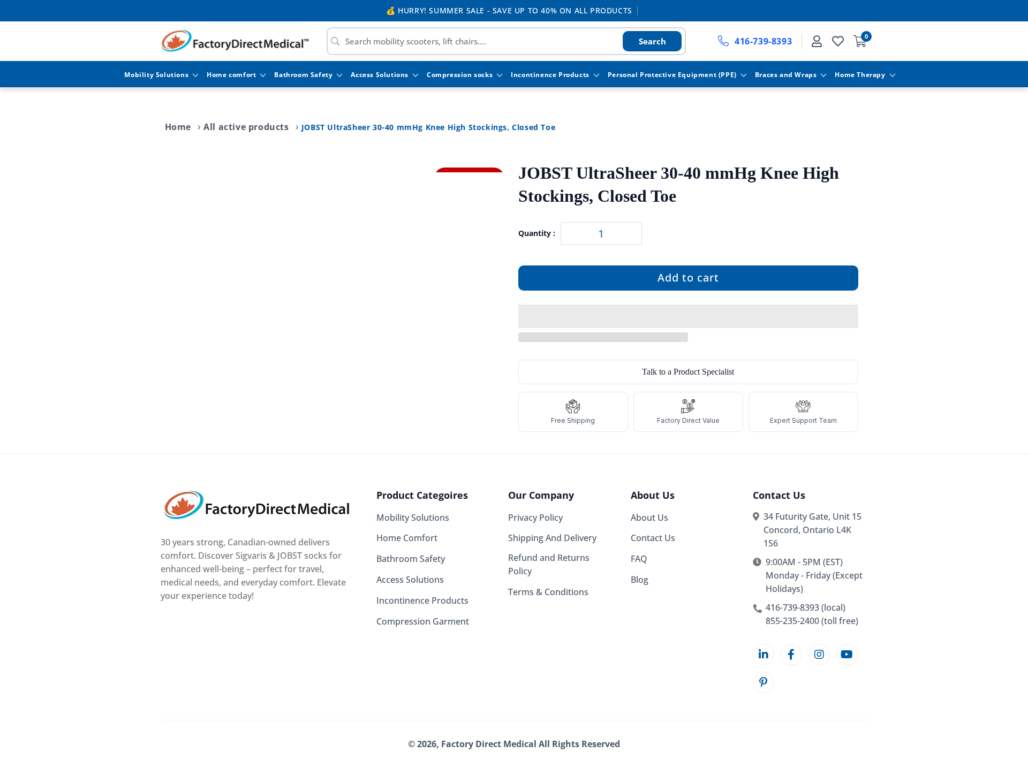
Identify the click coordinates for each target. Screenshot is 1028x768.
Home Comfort (406, 538)
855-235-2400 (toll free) (812, 621)
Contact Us (653, 538)
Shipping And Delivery (552, 538)
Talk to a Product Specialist (688, 371)
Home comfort (231, 74)
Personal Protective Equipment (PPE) (672, 74)
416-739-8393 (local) (805, 607)
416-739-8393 (763, 41)
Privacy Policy (535, 517)
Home (178, 127)
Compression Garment (422, 621)
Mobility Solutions (156, 74)
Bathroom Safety (303, 74)
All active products (246, 127)
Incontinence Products (550, 74)
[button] (688, 317)
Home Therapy (860, 74)
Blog (639, 579)
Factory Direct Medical (488, 744)
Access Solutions (380, 74)
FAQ (639, 559)
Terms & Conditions (548, 592)
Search (652, 41)
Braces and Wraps (786, 74)
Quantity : (536, 234)
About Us (649, 517)
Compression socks (460, 74)
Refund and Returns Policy (548, 564)
